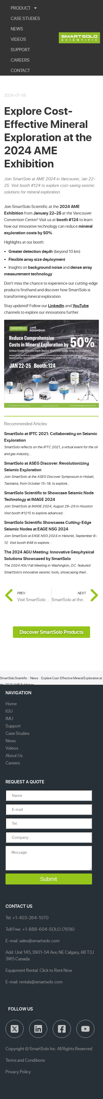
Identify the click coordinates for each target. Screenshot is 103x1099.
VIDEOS (18, 39)
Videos (11, 748)
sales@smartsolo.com (39, 941)
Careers (12, 763)
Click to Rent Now (56, 970)
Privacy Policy (18, 1072)
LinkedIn (56, 306)
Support (13, 726)
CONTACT (20, 70)
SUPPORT (20, 50)
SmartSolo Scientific (13, 678)
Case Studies (17, 733)
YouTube (81, 306)
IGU (9, 711)
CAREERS (20, 60)
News (34, 678)
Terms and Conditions (25, 1060)
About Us (14, 755)
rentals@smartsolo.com (41, 982)
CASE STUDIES (25, 18)
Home (11, 703)
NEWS (17, 29)
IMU (9, 718)
